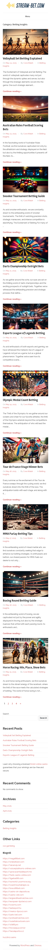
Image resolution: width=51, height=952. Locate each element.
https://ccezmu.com (12, 905)
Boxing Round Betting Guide (19, 600)
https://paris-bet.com (12, 915)
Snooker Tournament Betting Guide (24, 196)
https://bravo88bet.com (14, 888)
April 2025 (7, 811)
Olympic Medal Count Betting (20, 400)
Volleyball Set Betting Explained (22, 58)
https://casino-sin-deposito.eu (16, 891)
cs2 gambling (9, 846)
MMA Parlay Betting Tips (17, 533)
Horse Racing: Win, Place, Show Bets (24, 667)
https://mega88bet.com (14, 858)
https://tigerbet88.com (13, 878)
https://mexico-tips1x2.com (15, 911)
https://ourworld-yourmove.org (17, 882)
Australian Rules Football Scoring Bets (19, 740)
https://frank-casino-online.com (17, 875)
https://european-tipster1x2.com (17, 901)
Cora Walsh (28, 63)
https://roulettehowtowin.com (16, 921)
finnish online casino (39, 764)
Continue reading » (12, 91)
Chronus (37, 945)
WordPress (25, 945)
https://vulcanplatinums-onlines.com (19, 868)
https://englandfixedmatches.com (18, 898)
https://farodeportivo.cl (13, 931)
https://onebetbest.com (13, 862)
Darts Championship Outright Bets (23, 266)
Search (6, 714)
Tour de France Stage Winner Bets (23, 467)
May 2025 (7, 806)
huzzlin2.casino (9, 937)
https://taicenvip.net (12, 865)
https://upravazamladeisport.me (17, 872)
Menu (27, 16)
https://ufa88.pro (10, 924)
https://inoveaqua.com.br (14, 928)
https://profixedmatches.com (16, 918)
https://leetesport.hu (12, 908)
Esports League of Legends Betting (24, 333)
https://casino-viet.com (13, 895)
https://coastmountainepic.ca (16, 885)
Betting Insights (9, 828)
